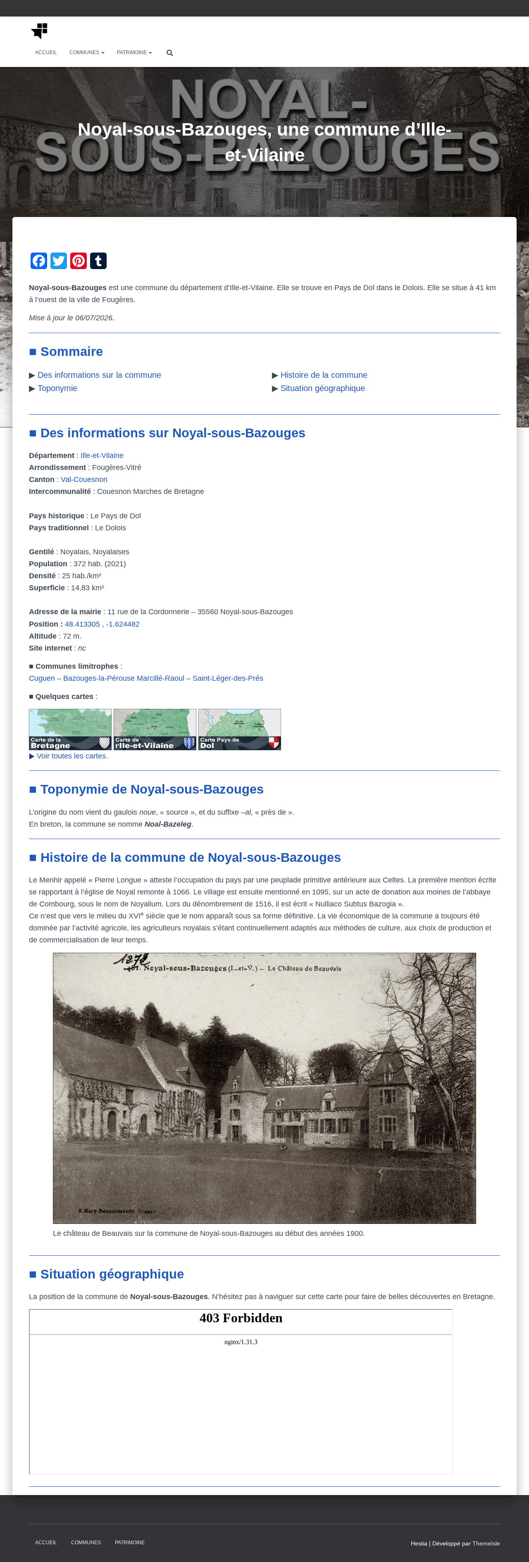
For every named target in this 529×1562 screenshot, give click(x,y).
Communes (84, 52)
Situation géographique (323, 388)
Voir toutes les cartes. (72, 756)
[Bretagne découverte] (39, 31)
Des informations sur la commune (99, 374)
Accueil (46, 52)
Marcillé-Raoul (160, 678)
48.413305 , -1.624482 (102, 624)
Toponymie (57, 388)
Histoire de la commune (324, 374)
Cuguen (42, 678)
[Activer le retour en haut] (512, 1545)
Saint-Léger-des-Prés (228, 678)
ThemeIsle (486, 1543)
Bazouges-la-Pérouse (99, 678)
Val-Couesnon (84, 479)
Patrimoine (132, 52)
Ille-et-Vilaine (102, 455)
